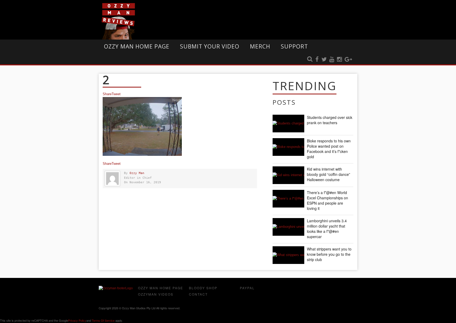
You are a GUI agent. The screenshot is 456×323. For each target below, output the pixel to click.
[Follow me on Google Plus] (348, 59)
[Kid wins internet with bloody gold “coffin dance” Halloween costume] (288, 175)
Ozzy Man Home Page (136, 46)
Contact (198, 294)
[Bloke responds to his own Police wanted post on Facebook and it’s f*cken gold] (288, 147)
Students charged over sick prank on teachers (329, 120)
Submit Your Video (209, 46)
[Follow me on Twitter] (324, 59)
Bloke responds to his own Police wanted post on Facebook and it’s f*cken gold (329, 148)
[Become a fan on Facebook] (317, 59)
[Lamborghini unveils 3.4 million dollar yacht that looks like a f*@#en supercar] (288, 227)
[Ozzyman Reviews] (116, 288)
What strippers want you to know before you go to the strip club (329, 254)
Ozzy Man (137, 173)
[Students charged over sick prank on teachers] (288, 123)
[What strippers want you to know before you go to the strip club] (288, 255)
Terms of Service (103, 320)
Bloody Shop (203, 288)
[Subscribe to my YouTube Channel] (332, 59)
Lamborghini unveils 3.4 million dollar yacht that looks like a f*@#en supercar (327, 228)
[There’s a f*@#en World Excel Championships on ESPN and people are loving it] (288, 198)
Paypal (247, 288)
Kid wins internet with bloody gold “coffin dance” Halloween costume (328, 174)
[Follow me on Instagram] (339, 59)
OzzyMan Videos (155, 294)
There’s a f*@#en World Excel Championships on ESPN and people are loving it (327, 200)
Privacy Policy (77, 320)
